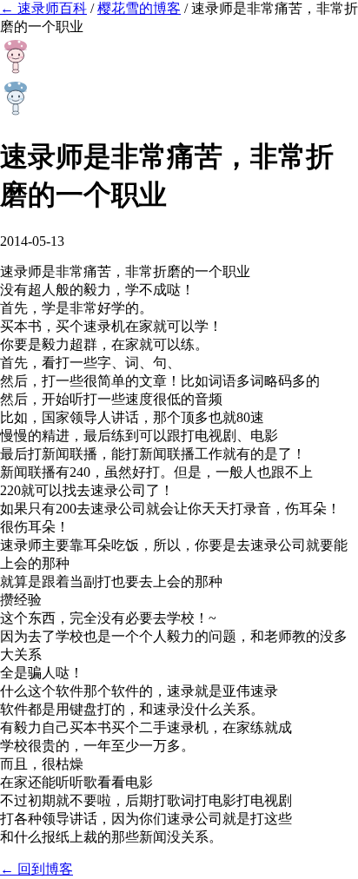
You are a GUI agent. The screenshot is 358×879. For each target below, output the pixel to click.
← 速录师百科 (43, 8)
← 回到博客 (36, 869)
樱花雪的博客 (139, 8)
